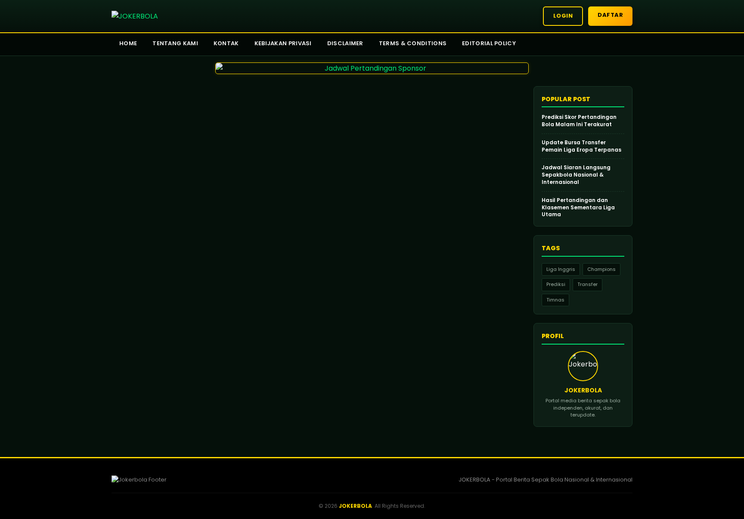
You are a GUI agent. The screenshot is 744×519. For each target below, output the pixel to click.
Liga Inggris (560, 269)
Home (128, 43)
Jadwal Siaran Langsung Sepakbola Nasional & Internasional (576, 175)
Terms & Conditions (412, 43)
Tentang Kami (175, 43)
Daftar (610, 15)
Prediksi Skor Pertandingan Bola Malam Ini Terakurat (579, 121)
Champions (601, 269)
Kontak (226, 43)
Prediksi (555, 284)
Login (563, 16)
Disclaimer (345, 43)
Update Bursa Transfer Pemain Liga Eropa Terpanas (581, 146)
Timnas (555, 299)
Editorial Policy (489, 43)
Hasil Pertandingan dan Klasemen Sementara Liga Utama (578, 207)
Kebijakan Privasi (283, 43)
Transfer (587, 284)
